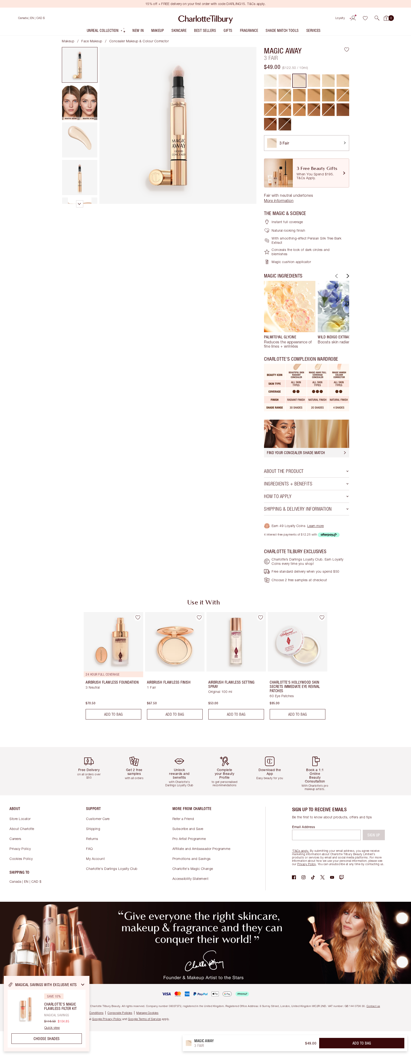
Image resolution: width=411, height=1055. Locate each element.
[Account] (353, 18)
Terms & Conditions (90, 1013)
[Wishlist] (365, 18)
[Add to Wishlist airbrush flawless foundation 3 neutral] (137, 617)
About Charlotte (22, 829)
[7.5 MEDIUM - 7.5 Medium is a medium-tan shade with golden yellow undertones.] (299, 95)
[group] (289, 314)
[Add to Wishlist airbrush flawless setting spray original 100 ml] (260, 617)
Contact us (373, 1005)
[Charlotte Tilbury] (205, 18)
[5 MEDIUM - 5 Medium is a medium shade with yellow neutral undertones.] (328, 80)
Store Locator (20, 819)
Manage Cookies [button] (147, 1013)
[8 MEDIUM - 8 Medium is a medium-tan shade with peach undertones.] (314, 95)
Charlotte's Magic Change (192, 869)
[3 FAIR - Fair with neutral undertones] (299, 80)
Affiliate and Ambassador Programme (201, 849)
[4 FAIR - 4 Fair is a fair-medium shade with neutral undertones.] (314, 80)
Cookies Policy (21, 859)
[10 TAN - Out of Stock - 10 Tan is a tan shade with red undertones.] (343, 95)
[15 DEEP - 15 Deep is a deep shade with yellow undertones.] (343, 109)
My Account (95, 859)
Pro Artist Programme (189, 839)
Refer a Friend (183, 819)
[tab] (80, 65)
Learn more (315, 526)
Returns (92, 839)
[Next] (347, 276)
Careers (15, 839)
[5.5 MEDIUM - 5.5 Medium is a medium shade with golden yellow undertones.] (343, 80)
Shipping (93, 829)
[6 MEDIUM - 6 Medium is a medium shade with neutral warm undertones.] (270, 95)
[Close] (83, 985)
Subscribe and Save (187, 829)
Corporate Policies (120, 1013)
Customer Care (98, 819)
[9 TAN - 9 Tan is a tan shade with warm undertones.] (328, 95)
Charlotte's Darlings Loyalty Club (111, 869)
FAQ (89, 849)
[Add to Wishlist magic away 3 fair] (346, 49)
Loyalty (340, 18)
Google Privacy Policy (107, 1019)
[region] (46, 1013)
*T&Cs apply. (300, 851)
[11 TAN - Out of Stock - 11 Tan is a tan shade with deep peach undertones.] (270, 109)
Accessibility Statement (190, 879)
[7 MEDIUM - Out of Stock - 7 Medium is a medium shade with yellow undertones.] (285, 95)
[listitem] (106, 31)
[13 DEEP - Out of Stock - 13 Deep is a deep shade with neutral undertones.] (314, 109)
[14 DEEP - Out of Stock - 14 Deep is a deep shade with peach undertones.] (328, 109)
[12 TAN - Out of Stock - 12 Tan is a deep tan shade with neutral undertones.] (285, 109)
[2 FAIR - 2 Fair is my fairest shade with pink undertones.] (285, 80)
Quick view (52, 1028)
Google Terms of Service (144, 1019)
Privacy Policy (20, 849)
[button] (377, 18)
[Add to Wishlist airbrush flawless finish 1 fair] (199, 617)
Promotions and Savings (191, 859)
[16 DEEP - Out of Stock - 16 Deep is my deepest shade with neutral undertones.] (285, 124)
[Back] (336, 276)
